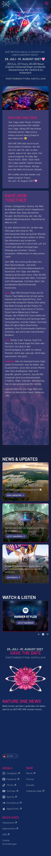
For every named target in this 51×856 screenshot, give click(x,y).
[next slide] (47, 634)
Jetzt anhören (15, 536)
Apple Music (13, 808)
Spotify (10, 796)
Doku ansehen (14, 495)
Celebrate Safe (33, 790)
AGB (4, 834)
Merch (29, 773)
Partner (30, 779)
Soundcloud (13, 802)
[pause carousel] (43, 634)
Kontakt (30, 785)
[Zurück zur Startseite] (25, 4)
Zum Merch (12, 577)
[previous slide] (39, 634)
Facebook (11, 779)
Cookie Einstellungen (9, 842)
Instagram (12, 773)
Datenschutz (8, 828)
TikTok (10, 785)
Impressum (8, 822)
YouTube (11, 790)
